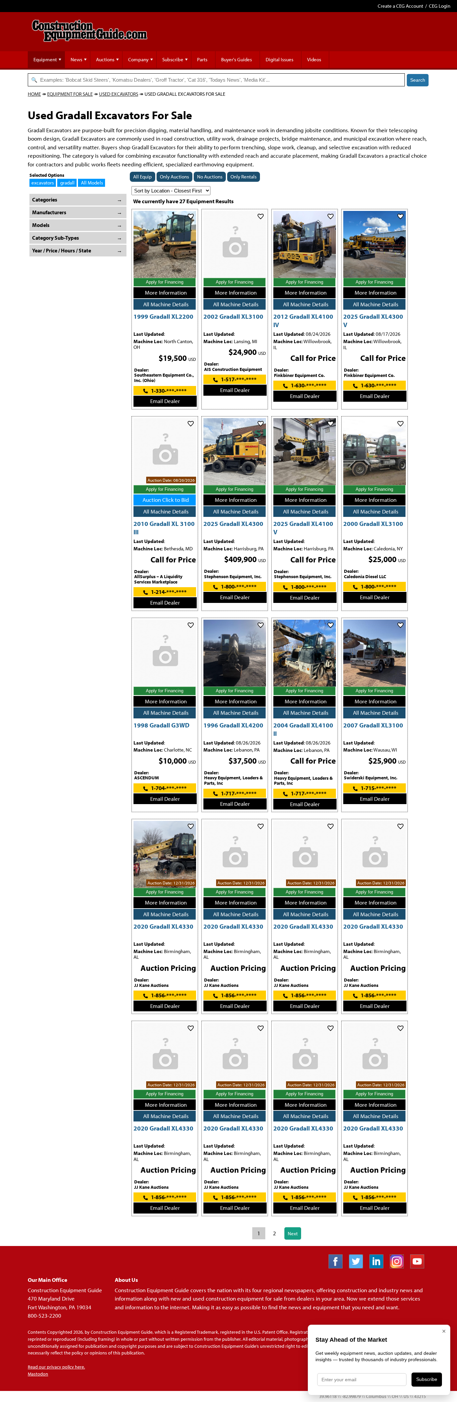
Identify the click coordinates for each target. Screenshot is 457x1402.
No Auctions (209, 176)
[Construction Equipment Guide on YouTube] (419, 1266)
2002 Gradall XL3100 (233, 316)
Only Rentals (244, 176)
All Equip (142, 176)
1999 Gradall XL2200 (163, 316)
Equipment (45, 59)
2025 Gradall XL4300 (233, 523)
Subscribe (172, 59)
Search (417, 80)
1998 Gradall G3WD (161, 725)
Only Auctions (174, 176)
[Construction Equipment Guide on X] (358, 1266)
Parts (202, 59)
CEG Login (439, 6)
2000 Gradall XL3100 (373, 523)
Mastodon (38, 1374)
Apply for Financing (164, 282)
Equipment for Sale (70, 94)
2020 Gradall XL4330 (163, 926)
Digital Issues (279, 59)
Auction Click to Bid (166, 499)
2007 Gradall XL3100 (373, 725)
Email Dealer (165, 400)
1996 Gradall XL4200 (233, 725)
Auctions (105, 59)
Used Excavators (118, 94)
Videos (314, 59)
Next (293, 1233)
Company (138, 59)
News (76, 59)
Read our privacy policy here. (56, 1367)
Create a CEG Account (400, 6)
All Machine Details (166, 304)
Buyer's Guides (236, 59)
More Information (166, 292)
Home (34, 94)
